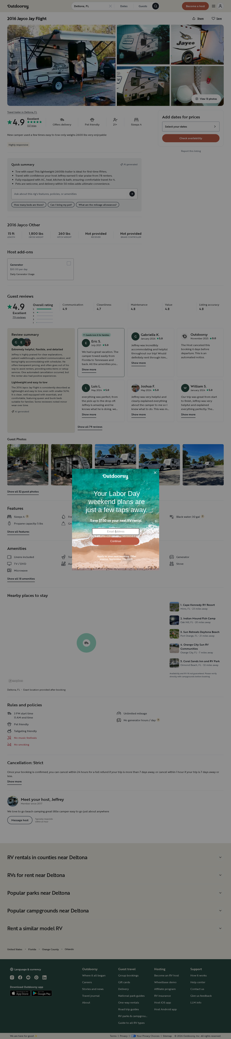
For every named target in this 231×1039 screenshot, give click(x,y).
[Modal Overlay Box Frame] (115, 519)
